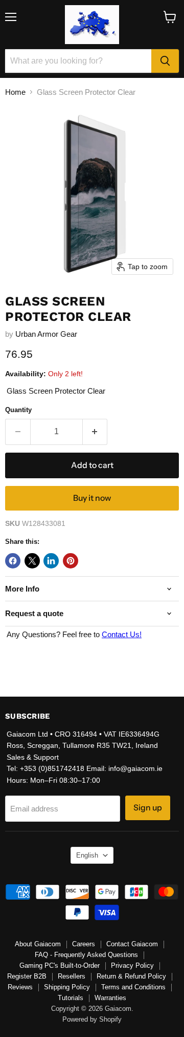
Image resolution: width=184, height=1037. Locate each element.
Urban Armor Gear (46, 334)
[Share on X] (32, 560)
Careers (83, 944)
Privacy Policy (132, 965)
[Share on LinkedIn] (51, 560)
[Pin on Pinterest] (70, 560)
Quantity (18, 410)
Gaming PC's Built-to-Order (59, 965)
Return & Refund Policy (131, 976)
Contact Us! (122, 634)
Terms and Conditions (133, 987)
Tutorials (70, 998)
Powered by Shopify (92, 1019)
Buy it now (92, 498)
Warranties (110, 998)
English (87, 855)
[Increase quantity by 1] (95, 431)
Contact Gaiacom (132, 944)
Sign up (147, 807)
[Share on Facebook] (12, 560)
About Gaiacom (38, 944)
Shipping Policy (67, 987)
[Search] (165, 61)
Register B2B (27, 976)
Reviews (20, 987)
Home (15, 92)
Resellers (71, 976)
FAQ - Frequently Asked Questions (86, 955)
